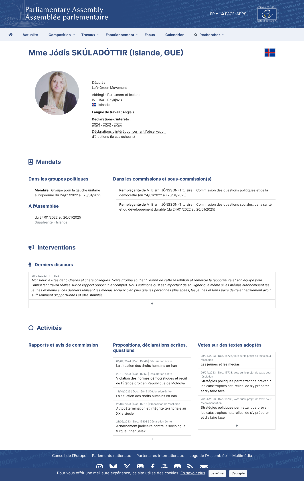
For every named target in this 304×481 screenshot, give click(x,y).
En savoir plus (192, 473)
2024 (96, 124)
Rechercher (209, 34)
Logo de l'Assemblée (208, 455)
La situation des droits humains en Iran (146, 363)
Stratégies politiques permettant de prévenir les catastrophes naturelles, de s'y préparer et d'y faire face (236, 382)
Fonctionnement (120, 34)
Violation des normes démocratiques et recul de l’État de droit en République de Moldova (151, 379)
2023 (107, 124)
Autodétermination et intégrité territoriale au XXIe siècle (151, 409)
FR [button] (212, 14)
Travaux (88, 34)
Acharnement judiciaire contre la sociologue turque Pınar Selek (151, 426)
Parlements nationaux (111, 455)
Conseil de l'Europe (69, 455)
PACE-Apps (235, 14)
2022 (118, 124)
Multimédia (242, 455)
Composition (60, 34)
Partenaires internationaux (160, 455)
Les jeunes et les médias (236, 360)
